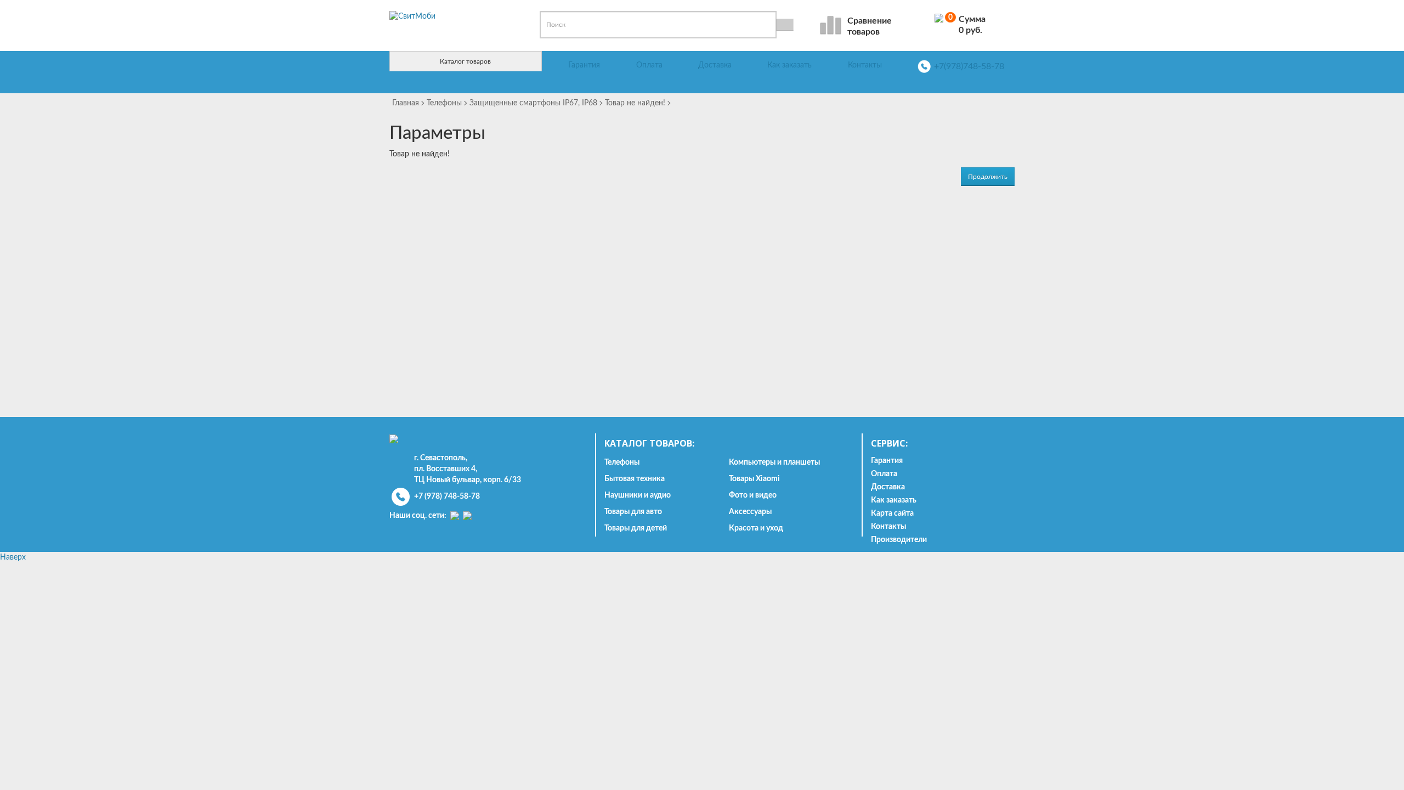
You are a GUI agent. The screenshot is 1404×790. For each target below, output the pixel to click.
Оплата (649, 65)
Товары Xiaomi (754, 479)
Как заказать (789, 65)
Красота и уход (756, 528)
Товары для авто (633, 512)
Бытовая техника (634, 479)
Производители (899, 540)
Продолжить (987, 176)
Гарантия (584, 65)
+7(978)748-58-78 (969, 66)
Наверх (13, 557)
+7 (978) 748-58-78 (447, 496)
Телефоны (444, 103)
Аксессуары (750, 512)
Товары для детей (635, 528)
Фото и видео (753, 495)
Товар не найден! (635, 103)
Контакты (865, 65)
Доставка (715, 65)
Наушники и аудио (637, 495)
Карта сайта (892, 513)
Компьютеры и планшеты (774, 462)
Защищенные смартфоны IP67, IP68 (533, 103)
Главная (405, 103)
